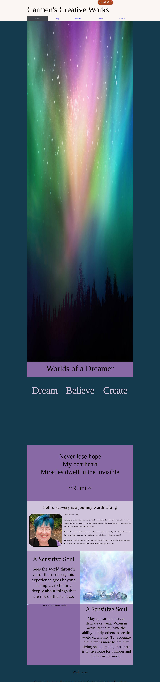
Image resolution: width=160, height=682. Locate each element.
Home (37, 18)
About (101, 18)
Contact (122, 18)
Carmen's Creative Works (68, 9)
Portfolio (78, 18)
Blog (57, 18)
